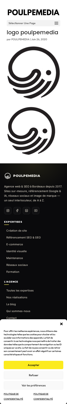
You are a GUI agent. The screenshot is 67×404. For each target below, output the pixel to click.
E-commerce (14, 244)
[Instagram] (8, 210)
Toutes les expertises (20, 290)
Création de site (16, 230)
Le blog (11, 304)
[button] (61, 324)
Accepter (33, 365)
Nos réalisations (16, 297)
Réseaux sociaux (17, 264)
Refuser (33, 375)
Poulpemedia (26, 176)
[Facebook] (17, 210)
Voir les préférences (34, 385)
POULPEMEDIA (20, 39)
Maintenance (14, 258)
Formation (12, 271)
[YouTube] (35, 210)
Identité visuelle (16, 251)
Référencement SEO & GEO (23, 237)
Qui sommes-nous (18, 311)
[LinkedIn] (26, 210)
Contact (11, 317)
